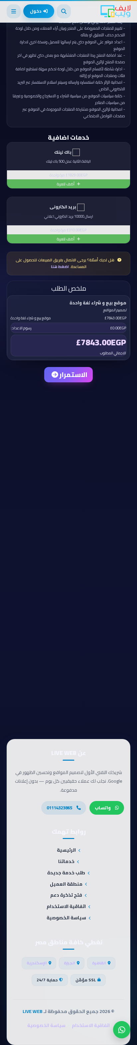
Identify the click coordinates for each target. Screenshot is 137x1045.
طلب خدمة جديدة (66, 873)
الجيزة (69, 963)
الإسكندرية (37, 963)
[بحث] (64, 11)
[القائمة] (14, 11)
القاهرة (99, 963)
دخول (35, 11)
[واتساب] (122, 1030)
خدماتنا (66, 862)
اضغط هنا (60, 266)
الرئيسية (66, 850)
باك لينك (63, 152)
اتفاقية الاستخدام (66, 907)
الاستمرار (72, 374)
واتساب (103, 808)
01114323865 (59, 808)
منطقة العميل (66, 884)
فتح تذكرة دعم (66, 895)
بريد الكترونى (63, 207)
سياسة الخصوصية (66, 918)
